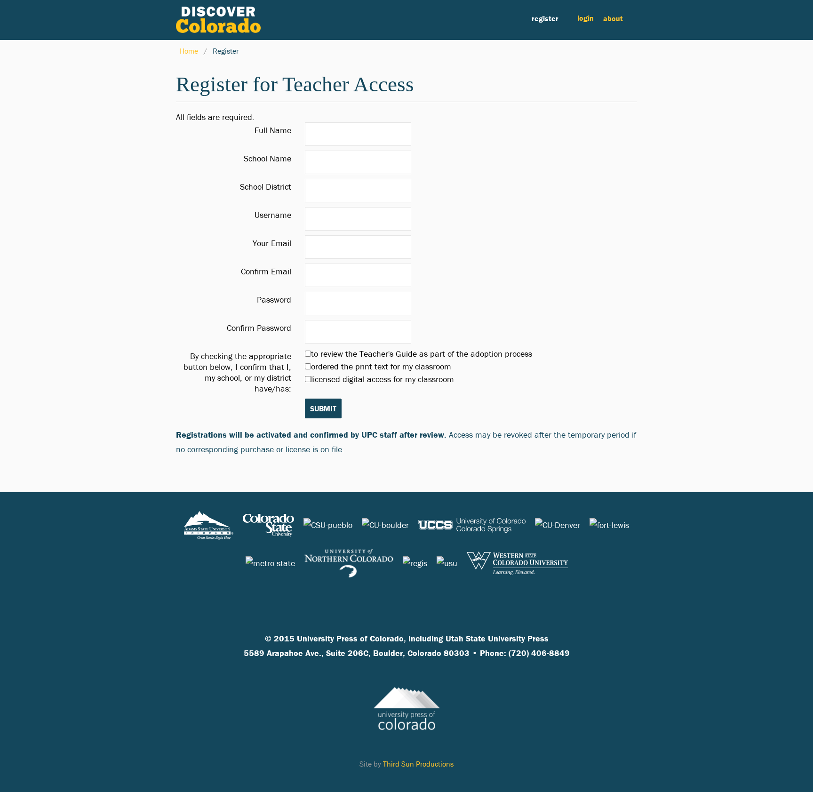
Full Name (273, 130)
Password (274, 299)
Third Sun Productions (418, 763)
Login (585, 18)
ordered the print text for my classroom (381, 366)
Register (545, 18)
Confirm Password (259, 327)
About (613, 18)
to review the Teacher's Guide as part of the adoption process (421, 353)
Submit (323, 408)
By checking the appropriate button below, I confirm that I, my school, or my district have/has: (237, 372)
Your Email (272, 243)
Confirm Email (266, 271)
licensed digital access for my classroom (382, 379)
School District (265, 186)
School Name (267, 158)
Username (273, 214)
